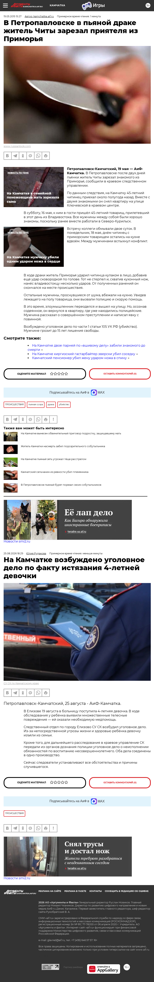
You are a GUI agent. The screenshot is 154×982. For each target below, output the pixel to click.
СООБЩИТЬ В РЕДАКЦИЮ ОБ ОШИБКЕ (127, 891)
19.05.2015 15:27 (12, 16)
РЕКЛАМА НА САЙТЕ (49, 891)
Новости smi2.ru (17, 541)
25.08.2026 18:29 (13, 553)
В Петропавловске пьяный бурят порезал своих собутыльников (61, 484)
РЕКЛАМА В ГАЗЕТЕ (75, 891)
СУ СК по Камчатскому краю (21, 683)
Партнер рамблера (73, 967)
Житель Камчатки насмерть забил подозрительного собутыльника (63, 446)
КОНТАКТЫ (95, 891)
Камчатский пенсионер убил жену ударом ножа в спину (79, 358)
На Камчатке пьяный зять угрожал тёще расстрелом (53, 459)
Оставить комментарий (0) (120, 373)
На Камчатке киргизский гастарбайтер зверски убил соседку (83, 354)
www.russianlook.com (17, 146)
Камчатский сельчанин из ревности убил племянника (54, 471)
